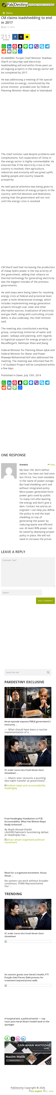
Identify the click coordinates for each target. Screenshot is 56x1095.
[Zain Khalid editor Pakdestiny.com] (27, 1052)
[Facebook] (15, 37)
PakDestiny (17, 1087)
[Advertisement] (28, 123)
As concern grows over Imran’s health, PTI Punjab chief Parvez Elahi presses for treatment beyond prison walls (26, 977)
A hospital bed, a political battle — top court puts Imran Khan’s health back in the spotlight (26, 1021)
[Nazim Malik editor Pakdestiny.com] (27, 1064)
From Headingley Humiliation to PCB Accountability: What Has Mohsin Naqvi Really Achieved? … (25, 821)
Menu (9, 13)
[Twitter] (21, 37)
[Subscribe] (27, 37)
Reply (52, 464)
